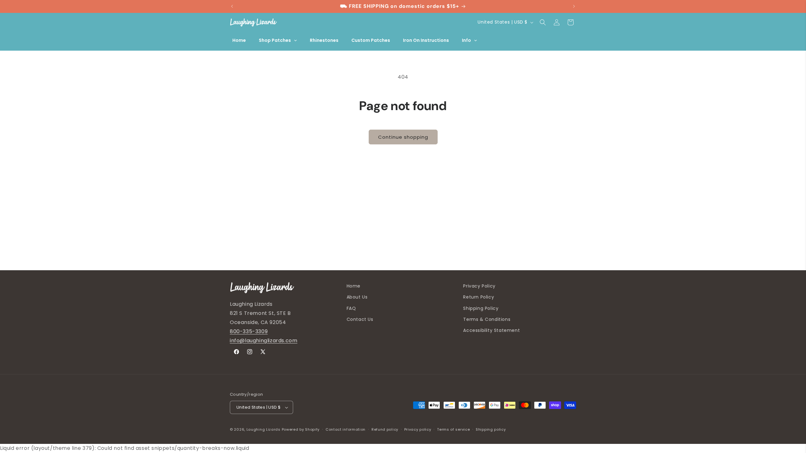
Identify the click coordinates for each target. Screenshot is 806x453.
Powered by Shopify (301, 429)
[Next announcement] (574, 6)
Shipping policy (491, 429)
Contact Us (360, 319)
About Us (357, 297)
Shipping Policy (480, 308)
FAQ (351, 308)
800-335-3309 (249, 331)
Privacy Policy (479, 286)
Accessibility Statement (491, 330)
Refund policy (385, 429)
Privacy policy (417, 429)
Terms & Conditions (486, 319)
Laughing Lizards (264, 429)
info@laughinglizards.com (263, 340)
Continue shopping (403, 137)
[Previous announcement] (232, 6)
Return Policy (478, 297)
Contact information (346, 429)
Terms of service (453, 429)
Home (353, 286)
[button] (543, 22)
